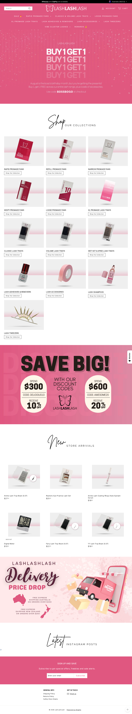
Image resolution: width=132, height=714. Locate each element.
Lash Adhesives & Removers (57, 21)
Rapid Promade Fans (38, 16)
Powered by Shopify (74, 710)
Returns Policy (48, 696)
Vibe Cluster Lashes (57, 27)
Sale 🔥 (18, 16)
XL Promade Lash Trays (24, 21)
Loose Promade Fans (106, 16)
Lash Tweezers (112, 21)
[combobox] (18, 8)
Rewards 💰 (81, 27)
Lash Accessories (87, 21)
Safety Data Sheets (50, 699)
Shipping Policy (49, 694)
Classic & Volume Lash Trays (72, 16)
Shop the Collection (13, 173)
